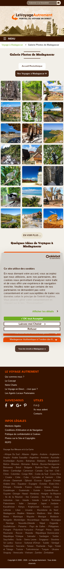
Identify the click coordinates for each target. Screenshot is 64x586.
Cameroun (28, 471)
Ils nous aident (41, 409)
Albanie (25, 454)
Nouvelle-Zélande (26, 523)
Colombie (15, 474)
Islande (35, 500)
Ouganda (54, 523)
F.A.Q (36, 405)
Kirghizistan (33, 507)
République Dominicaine (47, 533)
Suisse (18, 543)
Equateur (22, 484)
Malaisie (30, 513)
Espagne (33, 484)
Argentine (34, 458)
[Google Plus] (19, 406)
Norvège (10, 523)
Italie (21, 503)
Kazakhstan (9, 507)
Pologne (7, 530)
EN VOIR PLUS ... (32, 235)
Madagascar (9, 513)
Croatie (8, 477)
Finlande (18, 487)
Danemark (17, 480)
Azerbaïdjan (9, 461)
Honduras (34, 494)
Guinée (36, 490)
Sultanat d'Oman (32, 543)
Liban (18, 510)
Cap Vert (49, 471)
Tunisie (19, 549)
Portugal (39, 530)
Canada (39, 471)
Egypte (47, 480)
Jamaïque (32, 503)
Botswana (8, 467)
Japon (43, 503)
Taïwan (30, 546)
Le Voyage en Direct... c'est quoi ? (21, 389)
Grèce (56, 487)
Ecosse (38, 480)
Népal (42, 523)
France (28, 487)
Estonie (43, 484)
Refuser (32, 329)
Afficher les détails (43, 311)
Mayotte (30, 517)
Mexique (42, 517)
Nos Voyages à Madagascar (32, 73)
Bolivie (35, 464)
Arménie (45, 458)
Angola (6, 458)
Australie (55, 458)
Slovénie (55, 539)
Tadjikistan (8, 546)
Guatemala (24, 490)
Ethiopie (7, 487)
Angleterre (54, 454)
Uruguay (7, 553)
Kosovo (46, 507)
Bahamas (30, 461)
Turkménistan (32, 549)
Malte (56, 513)
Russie (19, 533)
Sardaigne (44, 536)
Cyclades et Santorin (42, 477)
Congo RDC (27, 474)
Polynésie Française (23, 530)
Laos (56, 507)
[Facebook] (6, 406)
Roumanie (8, 533)
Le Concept (10, 381)
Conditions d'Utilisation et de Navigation (24, 430)
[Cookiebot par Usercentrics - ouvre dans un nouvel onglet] (46, 257)
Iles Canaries (32, 497)
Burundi (55, 467)
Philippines (53, 526)
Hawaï (25, 494)
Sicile (18, 539)
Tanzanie (20, 546)
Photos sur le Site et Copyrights (20, 438)
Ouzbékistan (9, 526)
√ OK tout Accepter (32, 318)
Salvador (31, 536)
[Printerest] (26, 406)
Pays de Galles (37, 526)
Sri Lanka (8, 543)
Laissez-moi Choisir (30, 323)
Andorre (43, 454)
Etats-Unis (54, 484)
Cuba (26, 477)
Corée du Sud (41, 474)
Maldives (41, 513)
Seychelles (8, 539)
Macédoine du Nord (47, 510)
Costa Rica (55, 474)
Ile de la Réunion (14, 497)
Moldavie (54, 517)
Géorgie (16, 494)
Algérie (34, 454)
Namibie (45, 520)
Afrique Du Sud (12, 454)
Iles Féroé (47, 497)
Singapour (43, 539)
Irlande (25, 500)
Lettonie (7, 510)
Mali (50, 513)
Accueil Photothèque (32, 66)
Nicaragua (56, 520)
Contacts (38, 414)
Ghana (47, 487)
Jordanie (54, 503)
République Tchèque (13, 536)
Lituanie (28, 510)
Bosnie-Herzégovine (49, 464)
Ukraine (55, 549)
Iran (17, 500)
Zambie (38, 553)
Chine (6, 474)
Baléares (41, 461)
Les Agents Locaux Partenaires (20, 393)
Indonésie (7, 500)
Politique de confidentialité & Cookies (22, 434)
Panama (22, 526)
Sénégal (55, 543)
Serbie (56, 536)
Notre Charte (11, 385)
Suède (46, 543)
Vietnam (29, 553)
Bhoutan (15, 464)
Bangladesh (53, 461)
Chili (57, 471)
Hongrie (44, 494)
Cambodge (16, 471)
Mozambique (33, 520)
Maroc (6, 517)
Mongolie (7, 520)
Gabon (38, 487)
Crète (17, 477)
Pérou (49, 530)
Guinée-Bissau (51, 490)
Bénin (6, 471)
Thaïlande (40, 546)
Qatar (56, 530)
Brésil (18, 467)
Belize (6, 464)
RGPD (8, 442)
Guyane (7, 494)
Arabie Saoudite (19, 458)
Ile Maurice (55, 494)
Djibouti (28, 480)
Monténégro (19, 520)
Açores (20, 461)
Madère (20, 513)
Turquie (45, 549)
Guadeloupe (9, 490)
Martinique (18, 517)
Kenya (21, 507)
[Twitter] (12, 406)
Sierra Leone (30, 539)
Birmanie (25, 464)
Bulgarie (28, 467)
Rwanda (29, 533)
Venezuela (18, 553)
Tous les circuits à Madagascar (32, 348)
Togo (50, 546)
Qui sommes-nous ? (14, 377)
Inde (57, 497)
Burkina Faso (42, 467)
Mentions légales (13, 426)
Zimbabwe (48, 553)
